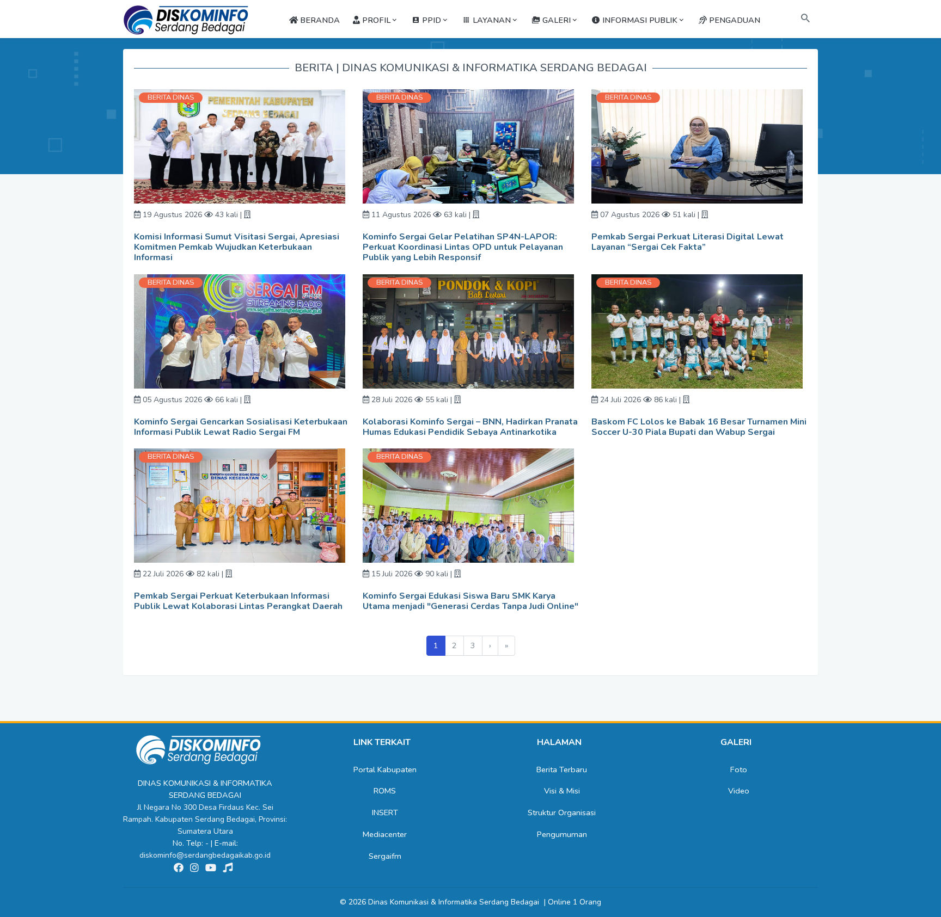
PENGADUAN (733, 20)
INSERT (385, 812)
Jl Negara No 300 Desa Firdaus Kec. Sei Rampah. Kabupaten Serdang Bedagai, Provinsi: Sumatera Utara (205, 819)
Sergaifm (385, 856)
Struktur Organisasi (562, 812)
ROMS (385, 790)
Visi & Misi (562, 790)
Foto (738, 769)
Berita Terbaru (561, 769)
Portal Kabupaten (385, 769)
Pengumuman (562, 834)
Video (738, 790)
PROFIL (375, 20)
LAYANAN (491, 20)
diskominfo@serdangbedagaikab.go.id (205, 855)
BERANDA (319, 20)
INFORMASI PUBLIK (638, 20)
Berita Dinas (171, 97)
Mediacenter (385, 834)
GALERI (555, 20)
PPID (430, 20)
